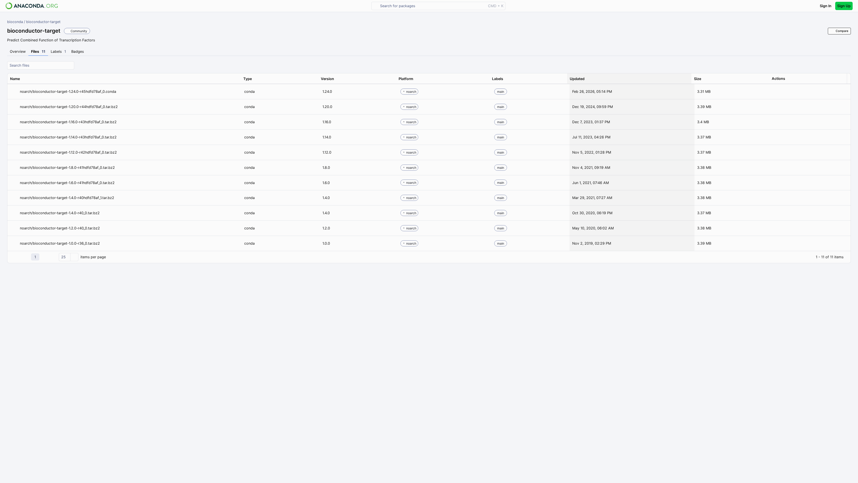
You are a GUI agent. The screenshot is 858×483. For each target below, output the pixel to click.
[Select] (74, 257)
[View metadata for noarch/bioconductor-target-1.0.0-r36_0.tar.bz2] (14, 243)
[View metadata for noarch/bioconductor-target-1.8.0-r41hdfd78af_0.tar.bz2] (14, 168)
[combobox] (432, 6)
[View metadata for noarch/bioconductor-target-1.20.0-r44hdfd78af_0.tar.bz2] (14, 107)
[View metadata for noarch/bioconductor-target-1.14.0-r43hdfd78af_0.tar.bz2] (14, 137)
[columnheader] (124, 78)
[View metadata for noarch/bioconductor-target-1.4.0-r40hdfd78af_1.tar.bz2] (14, 198)
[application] (429, 257)
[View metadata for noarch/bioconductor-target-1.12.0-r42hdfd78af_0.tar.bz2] (14, 152)
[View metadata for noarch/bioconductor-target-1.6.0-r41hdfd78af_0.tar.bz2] (14, 183)
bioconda (15, 21)
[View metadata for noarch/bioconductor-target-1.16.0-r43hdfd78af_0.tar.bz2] (14, 122)
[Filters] (847, 65)
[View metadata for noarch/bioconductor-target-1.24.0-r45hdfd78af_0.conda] (14, 91)
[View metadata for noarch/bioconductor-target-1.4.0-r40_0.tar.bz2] (14, 213)
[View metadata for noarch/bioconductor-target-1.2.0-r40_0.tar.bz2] (14, 228)
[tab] (17, 52)
